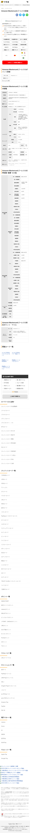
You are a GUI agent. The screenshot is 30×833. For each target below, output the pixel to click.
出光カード (4, 552)
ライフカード (4, 540)
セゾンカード (4, 532)
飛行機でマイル (21, 385)
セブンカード (4, 577)
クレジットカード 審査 (7, 439)
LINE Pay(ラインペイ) (7, 677)
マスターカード (5, 495)
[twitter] (20, 15)
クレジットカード (9, 5)
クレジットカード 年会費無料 (9, 406)
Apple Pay (4, 754)
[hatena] (23, 15)
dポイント (4, 642)
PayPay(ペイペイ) (6, 673)
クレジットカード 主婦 (7, 463)
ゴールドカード (5, 410)
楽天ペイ (3, 669)
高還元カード (7, 380)
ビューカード (4, 536)
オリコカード (4, 520)
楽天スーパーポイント (7, 605)
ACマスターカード (6, 569)
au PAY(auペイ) (5, 694)
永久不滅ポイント (6, 629)
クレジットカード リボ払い (8, 455)
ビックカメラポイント (7, 617)
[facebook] (17, 15)
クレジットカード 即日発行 (8, 443)
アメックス (4, 487)
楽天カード (4, 508)
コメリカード (4, 585)
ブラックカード (5, 418)
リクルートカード (6, 544)
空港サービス (7, 388)
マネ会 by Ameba (8, 791)
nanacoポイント (5, 609)
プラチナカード (5, 414)
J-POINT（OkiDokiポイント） (9, 621)
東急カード (4, 561)
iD (1, 730)
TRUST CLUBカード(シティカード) (10, 581)
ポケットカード (5, 548)
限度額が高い (20, 388)
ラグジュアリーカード (7, 528)
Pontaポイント (5, 638)
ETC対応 (6, 383)
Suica (2, 726)
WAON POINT (5, 601)
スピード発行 (20, 383)
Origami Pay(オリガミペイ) (8, 686)
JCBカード (4, 479)
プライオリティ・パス (7, 422)
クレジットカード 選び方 (8, 435)
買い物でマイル (21, 380)
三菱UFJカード (5, 589)
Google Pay (4, 758)
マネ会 (1, 5)
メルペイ (3, 690)
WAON (3, 734)
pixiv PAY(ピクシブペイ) (7, 698)
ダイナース (4, 491)
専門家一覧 (17, 826)
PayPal (3, 706)
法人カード (4, 447)
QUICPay (3, 742)
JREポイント (4, 625)
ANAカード (4, 504)
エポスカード (4, 524)
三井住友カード (17, 5)
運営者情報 (12, 826)
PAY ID (3, 710)
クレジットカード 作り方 (8, 431)
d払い (2, 682)
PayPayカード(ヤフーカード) (9, 516)
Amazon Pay (4, 702)
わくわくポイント (6, 633)
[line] (27, 15)
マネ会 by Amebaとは (5, 826)
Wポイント (7, 385)
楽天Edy (3, 738)
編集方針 (27, 826)
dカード (3, 573)
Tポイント (4, 646)
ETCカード (4, 427)
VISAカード (4, 483)
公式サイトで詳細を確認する (15, 62)
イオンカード (4, 512)
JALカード (4, 499)
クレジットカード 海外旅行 (8, 451)
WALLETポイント (6, 613)
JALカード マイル (6, 657)
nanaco (3, 722)
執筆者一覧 (23, 826)
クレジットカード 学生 (7, 459)
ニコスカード (4, 565)
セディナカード (5, 556)
